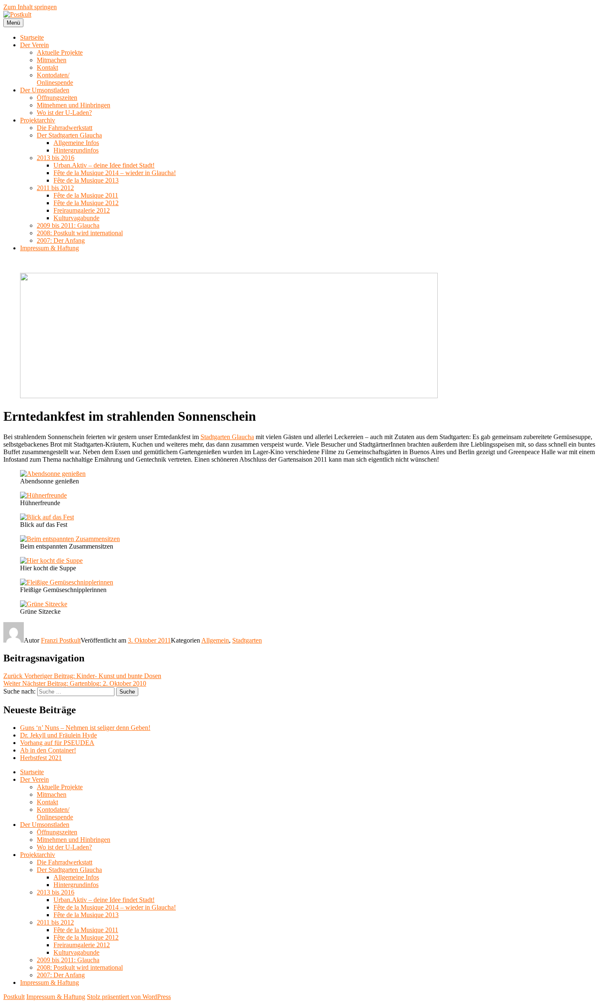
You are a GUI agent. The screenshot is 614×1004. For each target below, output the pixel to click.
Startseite (32, 37)
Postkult (14, 996)
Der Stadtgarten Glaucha (69, 135)
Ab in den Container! (48, 750)
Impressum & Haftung (49, 248)
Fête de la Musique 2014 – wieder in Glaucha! (114, 172)
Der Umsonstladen (44, 90)
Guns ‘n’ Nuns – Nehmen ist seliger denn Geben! (85, 727)
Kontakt (47, 67)
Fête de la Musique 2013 (86, 180)
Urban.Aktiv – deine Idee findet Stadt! (104, 165)
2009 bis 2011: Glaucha (68, 225)
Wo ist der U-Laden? (64, 112)
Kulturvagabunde (76, 217)
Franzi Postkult (61, 640)
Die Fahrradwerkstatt (64, 127)
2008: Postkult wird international (80, 232)
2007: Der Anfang (61, 240)
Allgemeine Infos (76, 142)
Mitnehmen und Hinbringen (73, 105)
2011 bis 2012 (55, 187)
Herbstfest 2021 (41, 757)
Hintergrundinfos (76, 150)
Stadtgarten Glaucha (227, 436)
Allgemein (215, 640)
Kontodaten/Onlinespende (55, 78)
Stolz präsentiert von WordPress (129, 996)
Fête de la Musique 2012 (86, 202)
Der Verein (34, 44)
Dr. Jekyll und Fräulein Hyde (58, 735)
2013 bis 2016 (55, 157)
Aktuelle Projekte (60, 52)
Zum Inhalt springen (30, 6)
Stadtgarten (247, 640)
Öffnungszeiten (57, 97)
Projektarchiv (37, 120)
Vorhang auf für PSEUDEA (57, 742)
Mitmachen (51, 60)
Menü (13, 23)
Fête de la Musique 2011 (85, 195)
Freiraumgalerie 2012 (81, 210)
